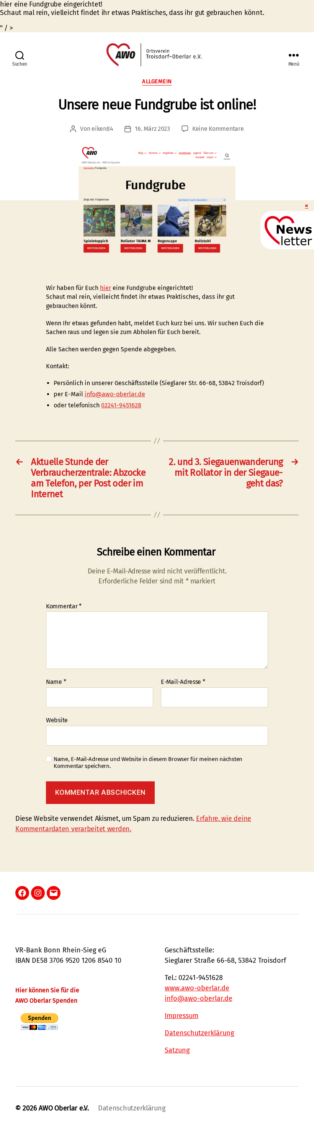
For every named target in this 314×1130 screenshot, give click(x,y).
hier (105, 288)
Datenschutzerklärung (199, 1033)
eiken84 (102, 128)
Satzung (177, 1050)
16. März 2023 (152, 128)
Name (56, 682)
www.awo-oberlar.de (197, 988)
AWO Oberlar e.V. (64, 1108)
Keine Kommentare (218, 128)
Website (57, 720)
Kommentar (64, 606)
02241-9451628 (121, 405)
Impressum (181, 1015)
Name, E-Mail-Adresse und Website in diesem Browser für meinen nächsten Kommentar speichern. (148, 763)
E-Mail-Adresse (183, 682)
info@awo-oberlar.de (115, 394)
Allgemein (157, 81)
